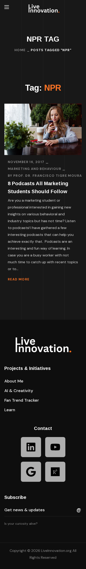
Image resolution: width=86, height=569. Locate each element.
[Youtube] (55, 447)
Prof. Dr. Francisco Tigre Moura (47, 176)
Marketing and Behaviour (34, 169)
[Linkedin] (31, 447)
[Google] (31, 472)
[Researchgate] (55, 472)
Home (20, 50)
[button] (80, 7)
